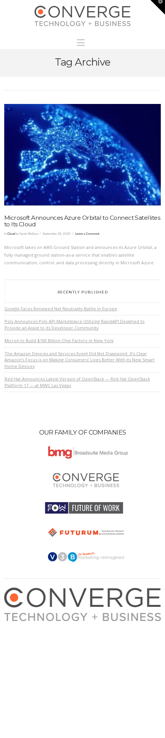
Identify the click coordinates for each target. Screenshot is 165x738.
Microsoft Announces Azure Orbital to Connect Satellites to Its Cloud (82, 221)
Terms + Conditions (31, 640)
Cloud (11, 234)
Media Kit (20, 632)
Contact (19, 663)
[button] (83, 40)
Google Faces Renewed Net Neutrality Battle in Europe (61, 308)
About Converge (28, 625)
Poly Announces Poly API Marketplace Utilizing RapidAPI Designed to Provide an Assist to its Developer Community (75, 324)
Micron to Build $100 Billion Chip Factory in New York (59, 340)
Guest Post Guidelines (34, 655)
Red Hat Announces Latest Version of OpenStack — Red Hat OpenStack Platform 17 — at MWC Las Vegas (77, 382)
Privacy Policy (25, 647)
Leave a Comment (87, 234)
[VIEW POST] (82, 155)
